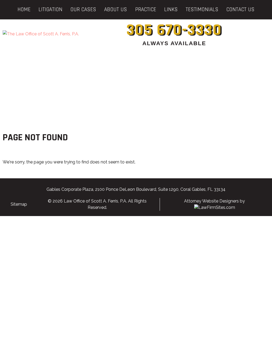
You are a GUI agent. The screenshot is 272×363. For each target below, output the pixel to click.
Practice (145, 9)
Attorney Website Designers (211, 201)
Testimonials (202, 9)
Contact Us (240, 9)
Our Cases (83, 9)
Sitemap (19, 204)
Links (171, 9)
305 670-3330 (174, 30)
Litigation (50, 9)
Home (24, 9)
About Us (115, 9)
